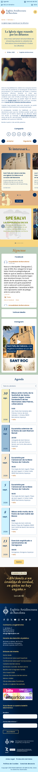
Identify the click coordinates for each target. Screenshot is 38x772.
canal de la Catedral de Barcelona (18, 102)
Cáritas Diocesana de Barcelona (15, 675)
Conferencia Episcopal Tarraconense (17, 661)
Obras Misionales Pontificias (13, 681)
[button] (35, 195)
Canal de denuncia (27, 764)
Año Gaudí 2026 (9, 673)
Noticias (10, 20)
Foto (9, 297)
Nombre (6, 713)
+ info (14, 420)
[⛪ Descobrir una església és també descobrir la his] (19, 342)
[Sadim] (15, 224)
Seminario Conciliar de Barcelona (15, 667)
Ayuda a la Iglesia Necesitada (14, 684)
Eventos (19, 562)
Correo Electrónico (10, 722)
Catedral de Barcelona (11, 664)
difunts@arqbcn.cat (28, 115)
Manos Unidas (8, 678)
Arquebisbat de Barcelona (18, 262)
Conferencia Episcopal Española (15, 658)
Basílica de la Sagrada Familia (14, 670)
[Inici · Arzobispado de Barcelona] (13, 11)
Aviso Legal (10, 759)
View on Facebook (9, 300)
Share (17, 300)
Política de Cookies (11, 764)
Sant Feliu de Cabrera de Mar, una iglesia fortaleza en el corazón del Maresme (14, 175)
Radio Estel (12, 100)
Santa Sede (7, 655)
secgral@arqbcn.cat (11, 633)
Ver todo (19, 201)
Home (3, 20)
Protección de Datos (24, 759)
